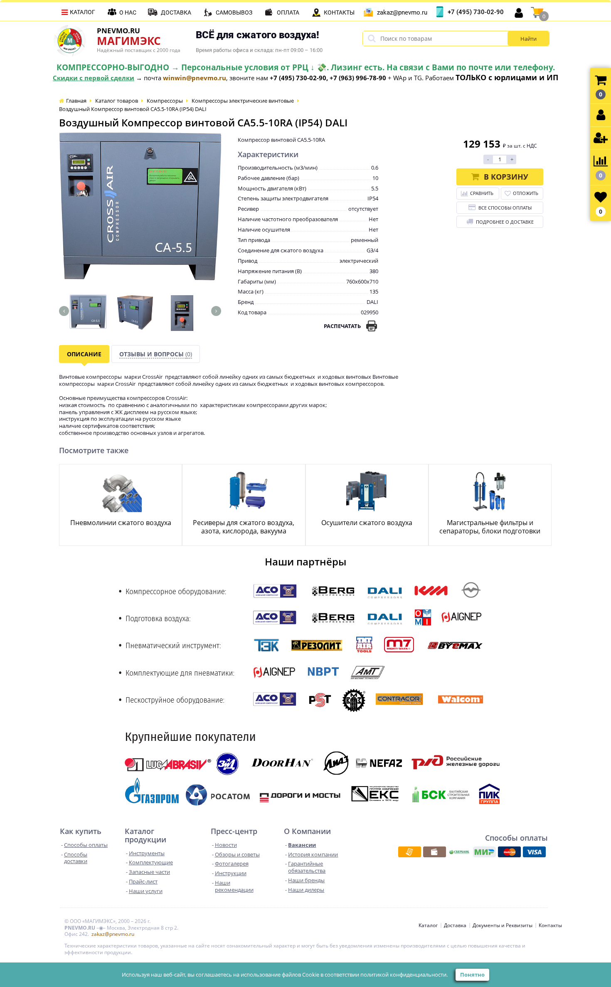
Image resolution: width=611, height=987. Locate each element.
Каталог (82, 12)
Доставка (176, 12)
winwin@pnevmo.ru (194, 78)
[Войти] (600, 115)
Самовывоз (234, 12)
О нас (127, 12)
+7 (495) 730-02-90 (476, 12)
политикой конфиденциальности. (404, 974)
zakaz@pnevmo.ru (402, 12)
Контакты (339, 12)
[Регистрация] (600, 138)
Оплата (288, 12)
